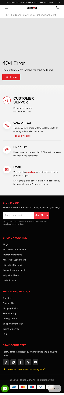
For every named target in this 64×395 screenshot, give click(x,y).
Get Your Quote (46, 2)
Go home (11, 77)
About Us (7, 298)
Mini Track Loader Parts (14, 259)
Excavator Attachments (14, 270)
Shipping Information (13, 323)
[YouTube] (35, 362)
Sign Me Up (41, 215)
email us (30, 172)
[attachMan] (32, 8)
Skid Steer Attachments (14, 249)
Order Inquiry (9, 280)
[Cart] (56, 8)
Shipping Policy (10, 308)
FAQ (5, 334)
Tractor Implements (12, 254)
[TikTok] (6, 362)
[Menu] (7, 8)
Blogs (5, 244)
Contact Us (8, 303)
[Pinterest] (28, 362)
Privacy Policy (10, 318)
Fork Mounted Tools (12, 265)
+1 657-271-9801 (22, 136)
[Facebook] (21, 362)
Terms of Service (11, 329)
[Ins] (13, 362)
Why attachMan (11, 275)
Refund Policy (9, 313)
